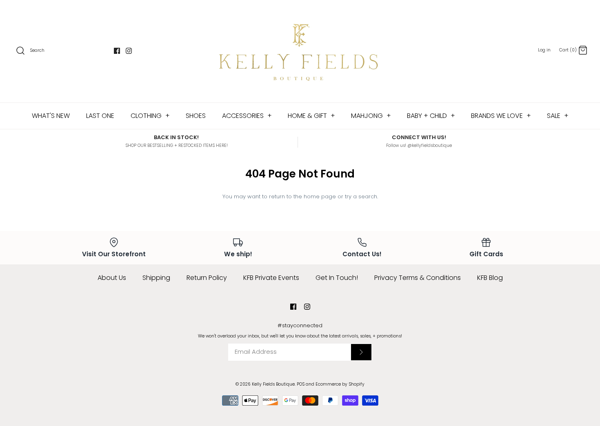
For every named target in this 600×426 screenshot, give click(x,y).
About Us (112, 277)
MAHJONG (371, 115)
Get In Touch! (337, 277)
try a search (361, 196)
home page (320, 196)
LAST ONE (100, 115)
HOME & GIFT (311, 115)
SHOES (196, 115)
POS (300, 384)
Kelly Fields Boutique (273, 384)
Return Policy (207, 277)
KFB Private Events (271, 277)
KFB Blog (490, 277)
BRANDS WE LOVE (501, 115)
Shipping (156, 277)
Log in (544, 50)
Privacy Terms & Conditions (417, 277)
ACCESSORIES (247, 115)
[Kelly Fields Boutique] (300, 51)
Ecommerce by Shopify (340, 384)
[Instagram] (129, 51)
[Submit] (361, 352)
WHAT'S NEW (51, 115)
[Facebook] (117, 51)
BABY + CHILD (431, 115)
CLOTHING (150, 115)
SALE (558, 115)
